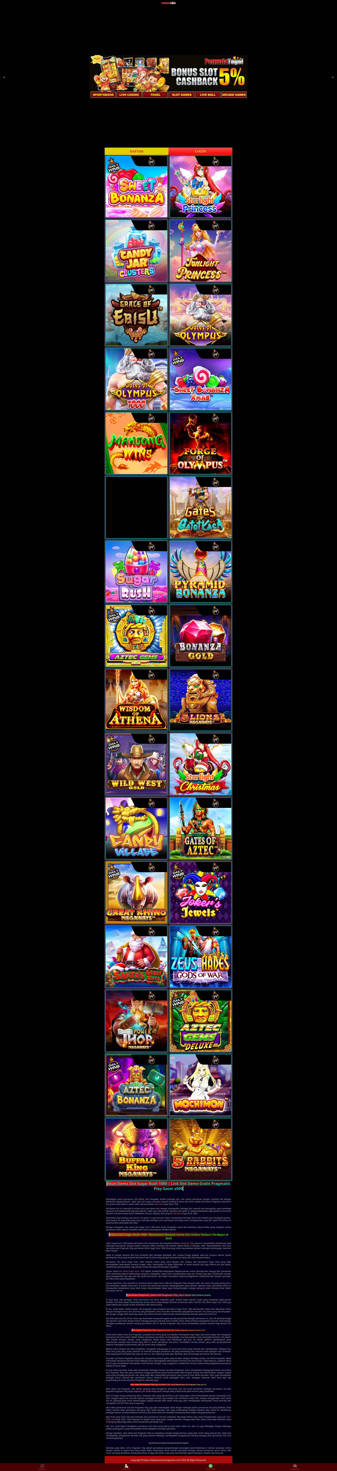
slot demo (177, 1213)
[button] (4, 77)
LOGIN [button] (200, 151)
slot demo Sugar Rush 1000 (131, 1271)
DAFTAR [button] (136, 151)
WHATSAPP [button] (210, 1469)
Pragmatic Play (187, 1243)
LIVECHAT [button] (295, 1469)
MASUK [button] (42, 1469)
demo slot (158, 1204)
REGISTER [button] (126, 1469)
